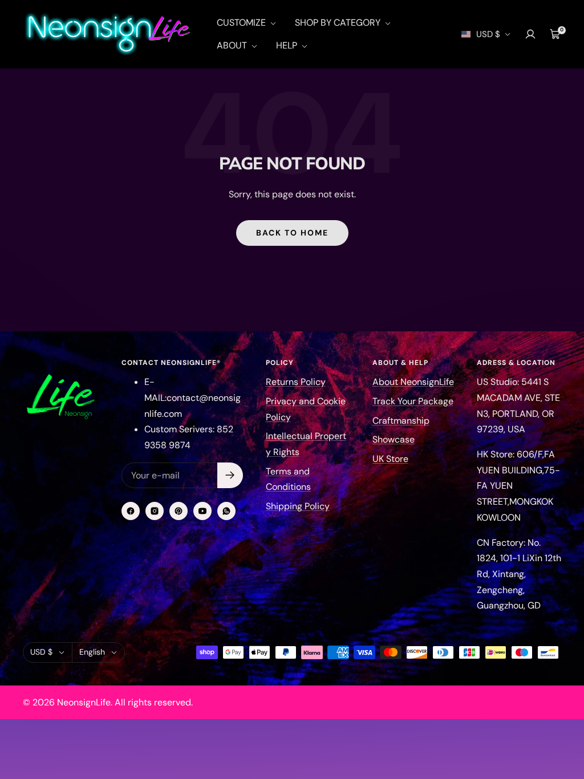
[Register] (230, 475)
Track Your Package (412, 401)
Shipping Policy (298, 506)
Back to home (292, 233)
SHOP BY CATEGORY (339, 23)
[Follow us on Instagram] (154, 511)
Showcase (393, 439)
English (92, 652)
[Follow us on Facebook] (130, 511)
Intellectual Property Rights (306, 444)
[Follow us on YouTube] (202, 511)
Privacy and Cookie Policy (306, 409)
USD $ (488, 34)
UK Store (390, 459)
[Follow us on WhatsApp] (226, 511)
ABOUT (233, 45)
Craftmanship (400, 421)
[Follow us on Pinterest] (178, 511)
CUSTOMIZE (242, 23)
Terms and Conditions (288, 479)
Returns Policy (296, 382)
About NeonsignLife (413, 382)
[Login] (530, 34)
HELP (287, 45)
